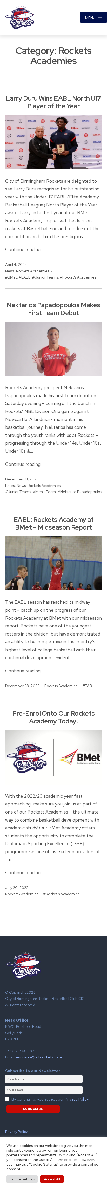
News (9, 270)
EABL (25, 277)
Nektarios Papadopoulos (81, 491)
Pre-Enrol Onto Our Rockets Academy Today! (53, 717)
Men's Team (45, 491)
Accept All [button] (52, 1179)
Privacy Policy (77, 1099)
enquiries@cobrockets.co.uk (39, 1056)
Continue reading (23, 249)
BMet (12, 277)
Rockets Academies (32, 270)
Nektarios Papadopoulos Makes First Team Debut (53, 309)
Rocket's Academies (79, 277)
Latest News (15, 485)
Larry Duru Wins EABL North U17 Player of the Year (53, 102)
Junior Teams (46, 277)
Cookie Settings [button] (22, 1179)
